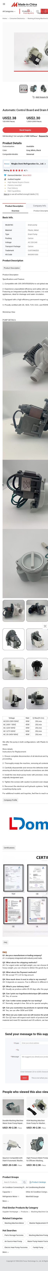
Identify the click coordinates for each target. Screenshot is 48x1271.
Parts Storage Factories (14, 1235)
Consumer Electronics (17, 18)
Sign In (6, 194)
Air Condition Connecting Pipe (14, 1187)
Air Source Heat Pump (13, 1241)
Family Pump (38, 1247)
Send (24, 1078)
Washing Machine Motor (14, 1223)
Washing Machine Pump (38, 1235)
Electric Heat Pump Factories (16, 1247)
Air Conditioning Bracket (35, 1187)
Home (5, 18)
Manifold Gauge (32, 1196)
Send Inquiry (25, 130)
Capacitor (6, 1192)
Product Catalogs (38, 1182)
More (5, 1252)
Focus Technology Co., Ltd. (32, 1261)
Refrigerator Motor (10, 1196)
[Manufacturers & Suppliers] (24, 4)
